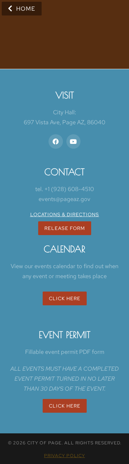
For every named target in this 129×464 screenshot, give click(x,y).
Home (25, 8)
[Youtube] (73, 141)
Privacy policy (64, 455)
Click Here (64, 298)
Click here (64, 406)
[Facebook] (56, 141)
